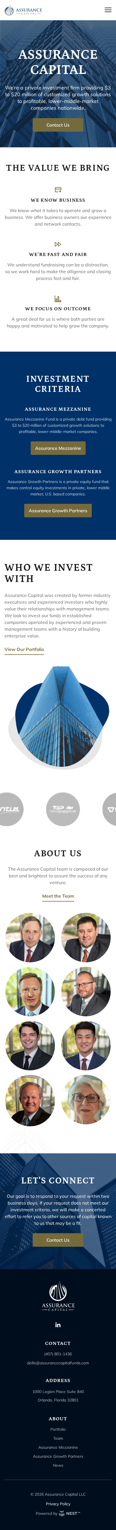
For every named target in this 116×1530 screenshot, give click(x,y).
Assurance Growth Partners (58, 1456)
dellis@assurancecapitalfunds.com (58, 1362)
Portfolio (58, 1429)
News (58, 1465)
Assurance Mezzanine (58, 1447)
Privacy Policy (58, 1503)
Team (58, 1438)
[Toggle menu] (108, 10)
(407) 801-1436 (58, 1353)
